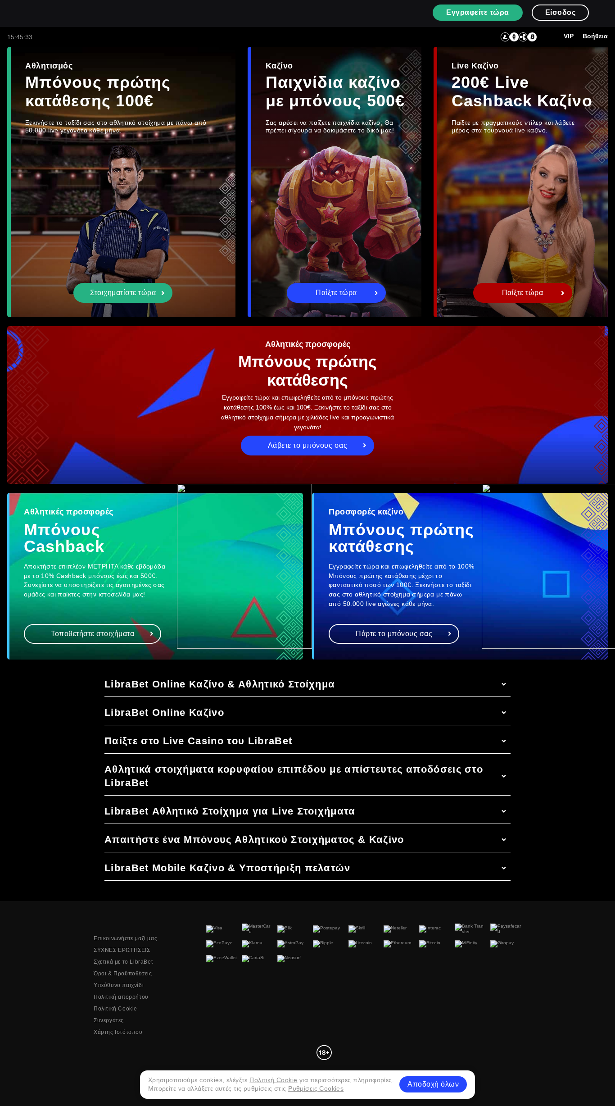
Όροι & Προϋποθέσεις (123, 973)
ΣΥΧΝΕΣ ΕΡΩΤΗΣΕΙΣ (122, 950)
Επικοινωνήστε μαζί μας (125, 938)
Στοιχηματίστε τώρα (123, 292)
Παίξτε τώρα (336, 292)
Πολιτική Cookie (115, 1009)
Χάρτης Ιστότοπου (118, 1032)
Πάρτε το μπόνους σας (394, 633)
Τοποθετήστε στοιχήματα (92, 633)
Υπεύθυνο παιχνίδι (119, 985)
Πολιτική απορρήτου (121, 997)
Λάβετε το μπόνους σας (308, 445)
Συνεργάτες (109, 1020)
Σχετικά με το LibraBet (123, 962)
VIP (569, 36)
